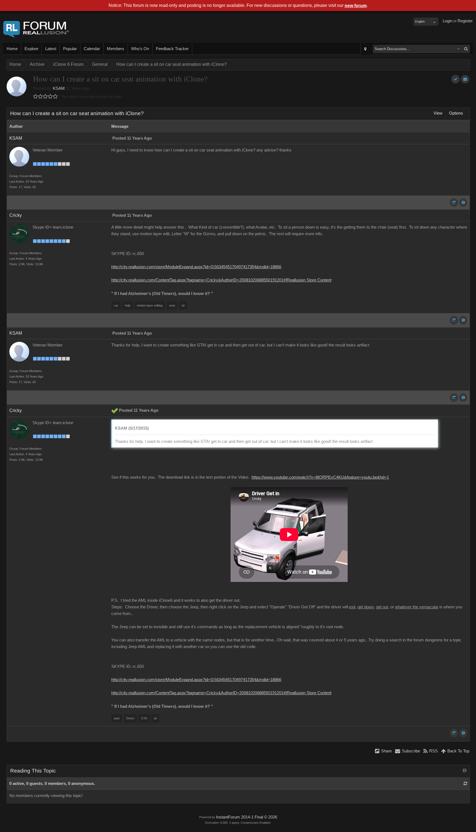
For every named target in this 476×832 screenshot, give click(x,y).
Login (447, 21)
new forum (356, 5)
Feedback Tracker (172, 49)
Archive (37, 64)
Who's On (140, 49)
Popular (70, 49)
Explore (31, 49)
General (100, 64)
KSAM (59, 88)
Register (465, 21)
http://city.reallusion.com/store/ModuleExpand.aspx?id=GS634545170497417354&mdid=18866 (196, 267)
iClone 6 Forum (68, 64)
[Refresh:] (465, 783)
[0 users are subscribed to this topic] (465, 79)
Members (115, 49)
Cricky (15, 215)
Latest (50, 49)
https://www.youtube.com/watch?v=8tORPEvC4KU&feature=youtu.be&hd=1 (320, 477)
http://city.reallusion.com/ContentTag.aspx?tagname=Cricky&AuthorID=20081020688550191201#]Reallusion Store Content (221, 280)
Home (12, 49)
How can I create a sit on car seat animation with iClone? (171, 64)
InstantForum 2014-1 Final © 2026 (246, 817)
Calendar (92, 49)
